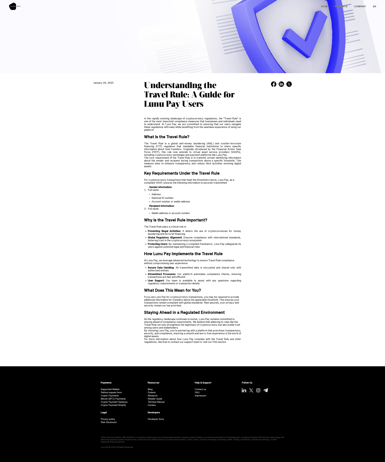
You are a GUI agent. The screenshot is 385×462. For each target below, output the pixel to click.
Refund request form (111, 392)
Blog (150, 389)
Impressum (200, 395)
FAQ (197, 392)
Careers (152, 405)
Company (360, 6)
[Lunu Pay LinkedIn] (244, 390)
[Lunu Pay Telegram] (266, 390)
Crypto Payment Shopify (113, 405)
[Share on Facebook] (274, 84)
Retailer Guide (155, 399)
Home (324, 6)
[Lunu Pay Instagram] (258, 390)
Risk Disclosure (109, 422)
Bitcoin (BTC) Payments (113, 399)
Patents (152, 392)
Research (152, 395)
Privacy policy (108, 419)
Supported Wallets (110, 389)
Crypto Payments (110, 395)
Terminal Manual (156, 402)
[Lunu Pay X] (251, 390)
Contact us (200, 389)
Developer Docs (156, 419)
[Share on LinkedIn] (281, 84)
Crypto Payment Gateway (114, 402)
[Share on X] (289, 84)
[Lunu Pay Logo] (15, 6)
